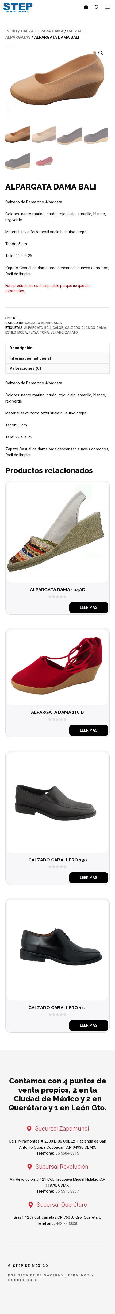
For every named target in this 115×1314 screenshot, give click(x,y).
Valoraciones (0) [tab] (25, 368)
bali (47, 328)
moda (22, 332)
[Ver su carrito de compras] (86, 7)
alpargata (33, 328)
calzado (72, 328)
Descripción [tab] (21, 348)
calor (58, 328)
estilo (10, 332)
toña (44, 332)
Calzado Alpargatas (43, 323)
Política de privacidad (35, 1275)
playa (34, 332)
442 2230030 (67, 1223)
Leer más (88, 607)
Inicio (11, 31)
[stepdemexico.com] (18, 7)
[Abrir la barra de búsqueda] (96, 7)
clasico (88, 328)
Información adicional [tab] (30, 358)
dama (101, 328)
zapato (71, 332)
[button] (101, 53)
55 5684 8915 (67, 1153)
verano (57, 332)
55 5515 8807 (67, 1191)
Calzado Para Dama (42, 31)
